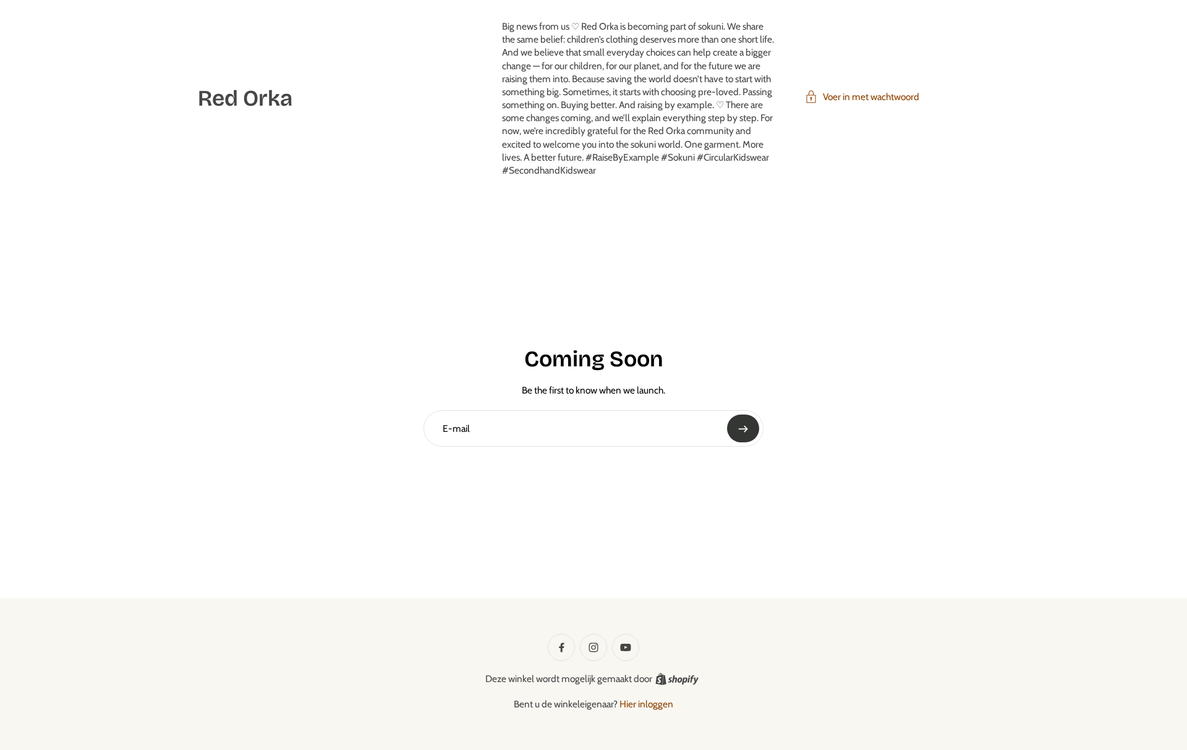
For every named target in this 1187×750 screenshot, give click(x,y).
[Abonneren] (743, 428)
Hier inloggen (646, 704)
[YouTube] (625, 647)
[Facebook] (561, 647)
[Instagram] (593, 647)
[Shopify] (677, 679)
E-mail (456, 428)
